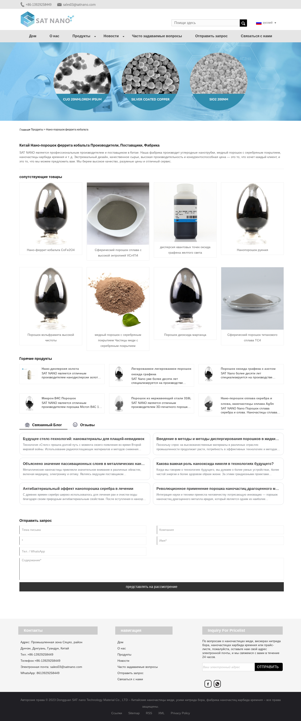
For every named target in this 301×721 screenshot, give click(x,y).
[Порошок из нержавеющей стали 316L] (119, 403)
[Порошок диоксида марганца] (185, 298)
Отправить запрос (211, 36)
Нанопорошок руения (252, 250)
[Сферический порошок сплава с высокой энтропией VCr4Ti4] (118, 213)
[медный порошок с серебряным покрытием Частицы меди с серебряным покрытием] (118, 298)
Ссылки (116, 713)
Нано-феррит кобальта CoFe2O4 (51, 250)
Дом (32, 36)
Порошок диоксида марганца (185, 334)
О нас (54, 36)
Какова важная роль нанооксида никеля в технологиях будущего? (215, 464)
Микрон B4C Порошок (59, 398)
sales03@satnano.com (79, 4)
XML (161, 713)
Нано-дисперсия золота (60, 368)
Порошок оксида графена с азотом (248, 368)
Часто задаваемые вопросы (157, 36)
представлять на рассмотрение (151, 587)
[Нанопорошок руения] (252, 213)
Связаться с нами (256, 36)
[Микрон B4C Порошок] (29, 403)
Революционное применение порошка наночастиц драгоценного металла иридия (218, 489)
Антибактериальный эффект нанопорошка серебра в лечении (78, 489)
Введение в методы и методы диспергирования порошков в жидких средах (218, 439)
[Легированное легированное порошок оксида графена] (119, 373)
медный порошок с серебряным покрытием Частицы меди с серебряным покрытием (118, 340)
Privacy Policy (180, 713)
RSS (149, 713)
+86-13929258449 (39, 4)
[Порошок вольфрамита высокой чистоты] (51, 298)
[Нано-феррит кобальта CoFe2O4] (51, 213)
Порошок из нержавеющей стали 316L (161, 398)
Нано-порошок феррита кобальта (67, 129)
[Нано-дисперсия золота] (29, 373)
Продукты (81, 36)
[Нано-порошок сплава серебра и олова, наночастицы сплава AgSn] (209, 403)
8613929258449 (48, 673)
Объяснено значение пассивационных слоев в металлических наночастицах (85, 464)
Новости (111, 36)
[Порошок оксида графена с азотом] (209, 373)
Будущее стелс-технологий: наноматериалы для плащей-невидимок (83, 439)
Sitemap (134, 713)
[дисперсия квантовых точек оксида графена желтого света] (185, 212)
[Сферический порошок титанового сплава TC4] (252, 298)
